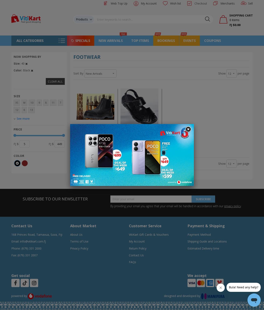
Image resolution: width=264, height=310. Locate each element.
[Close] (188, 129)
